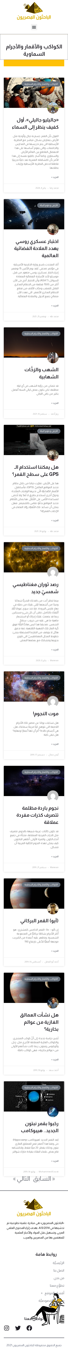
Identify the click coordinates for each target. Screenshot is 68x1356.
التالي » (21, 1178)
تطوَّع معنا (57, 1285)
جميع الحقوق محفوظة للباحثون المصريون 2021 (34, 1345)
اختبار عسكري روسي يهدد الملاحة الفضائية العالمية (36, 248)
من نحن (59, 1278)
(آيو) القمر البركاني (39, 920)
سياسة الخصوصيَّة (51, 1301)
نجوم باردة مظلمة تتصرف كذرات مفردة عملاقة (37, 815)
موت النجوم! (46, 713)
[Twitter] (18, 1328)
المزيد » (55, 177)
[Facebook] (29, 1328)
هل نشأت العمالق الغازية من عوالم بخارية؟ (39, 1022)
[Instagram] (6, 1328)
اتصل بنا (58, 1270)
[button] (34, 27)
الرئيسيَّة (58, 1263)
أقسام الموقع (54, 1293)
